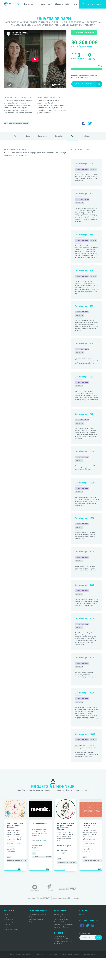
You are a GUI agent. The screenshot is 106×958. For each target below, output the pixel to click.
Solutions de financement (62, 922)
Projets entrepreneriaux (36, 919)
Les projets (29, 4)
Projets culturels (34, 917)
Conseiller (59, 136)
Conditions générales (58, 954)
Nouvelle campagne (10, 922)
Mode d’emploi (59, 914)
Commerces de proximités (37, 914)
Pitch (15, 136)
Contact (6, 927)
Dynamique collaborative (62, 927)
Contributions (87, 136)
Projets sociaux (34, 922)
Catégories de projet (61, 919)
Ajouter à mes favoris (83, 84)
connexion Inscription (95, 4)
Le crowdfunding (59, 917)
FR (80, 914)
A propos (78, 4)
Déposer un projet (62, 4)
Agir (72, 136)
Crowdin (11, 4)
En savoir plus (44, 4)
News (28, 136)
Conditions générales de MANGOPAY (82, 954)
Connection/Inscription (11, 929)
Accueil (6, 914)
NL (83, 914)
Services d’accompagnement (63, 924)
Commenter (42, 136)
